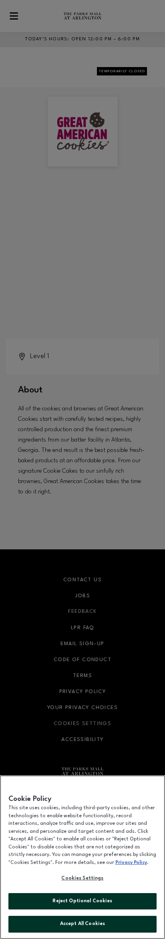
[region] (82, 857)
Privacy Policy (131, 862)
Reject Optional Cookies (82, 901)
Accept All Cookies (82, 923)
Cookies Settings (82, 878)
